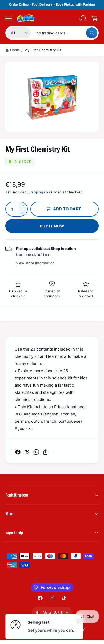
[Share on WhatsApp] (36, 452)
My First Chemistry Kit (42, 50)
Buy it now (52, 226)
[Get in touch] (83, 18)
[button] (8, 18)
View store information (35, 263)
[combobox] (65, 33)
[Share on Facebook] (18, 452)
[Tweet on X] (27, 452)
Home (15, 50)
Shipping (36, 192)
